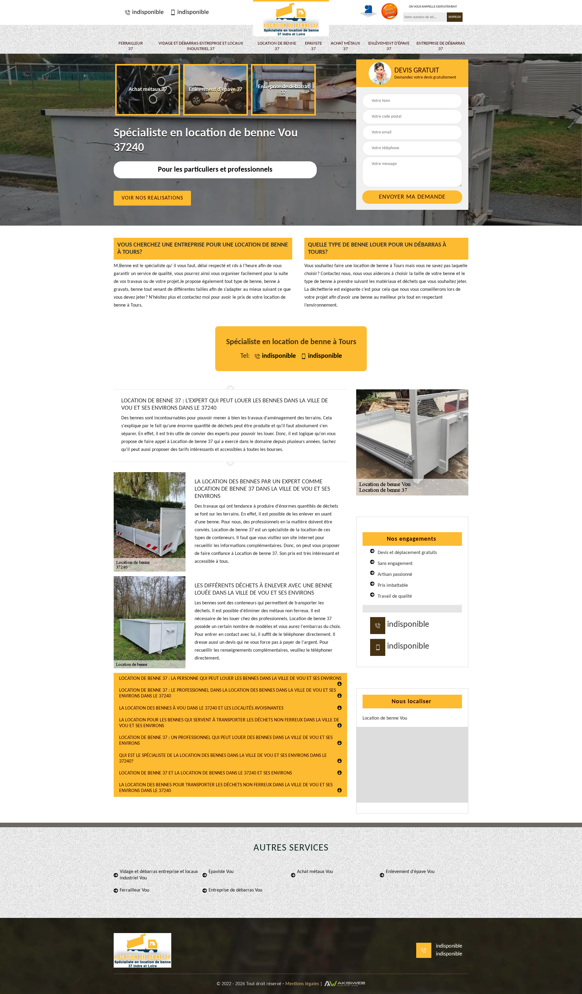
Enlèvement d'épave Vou (410, 871)
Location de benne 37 (277, 46)
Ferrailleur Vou (134, 890)
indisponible (147, 12)
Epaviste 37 (313, 46)
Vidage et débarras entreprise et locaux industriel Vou (159, 875)
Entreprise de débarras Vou (235, 890)
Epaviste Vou (221, 871)
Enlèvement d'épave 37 (389, 46)
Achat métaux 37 (345, 46)
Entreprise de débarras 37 (440, 46)
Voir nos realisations (152, 198)
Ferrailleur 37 (131, 46)
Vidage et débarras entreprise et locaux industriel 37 (201, 46)
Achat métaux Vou (315, 871)
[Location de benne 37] (291, 18)
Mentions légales (302, 984)
